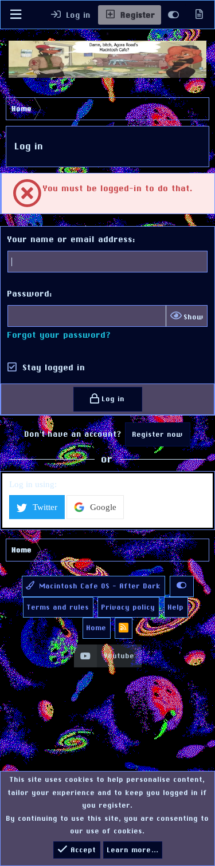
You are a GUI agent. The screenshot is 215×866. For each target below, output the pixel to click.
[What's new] (199, 14)
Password (28, 293)
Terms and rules (58, 607)
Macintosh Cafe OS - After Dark (99, 586)
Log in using (31, 484)
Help (176, 607)
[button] (15, 15)
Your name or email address (70, 239)
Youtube (119, 656)
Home (97, 628)
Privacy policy (128, 607)
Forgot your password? (59, 334)
